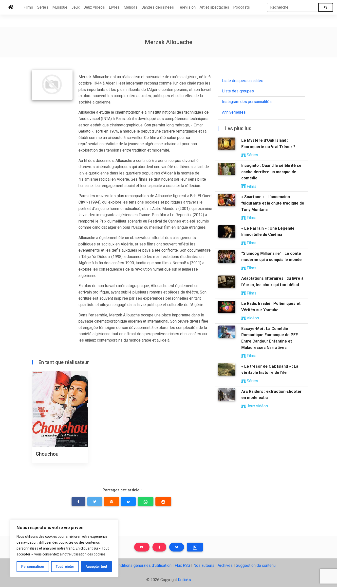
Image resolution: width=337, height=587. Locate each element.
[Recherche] (325, 7)
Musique (59, 7)
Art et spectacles (214, 7)
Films (28, 7)
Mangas (130, 7)
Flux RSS (182, 565)
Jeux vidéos (94, 7)
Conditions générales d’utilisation (142, 565)
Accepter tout (96, 567)
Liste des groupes (238, 91)
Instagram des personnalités (247, 102)
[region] (64, 548)
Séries (42, 7)
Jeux (75, 7)
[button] (78, 501)
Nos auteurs (203, 565)
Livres (114, 7)
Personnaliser (32, 567)
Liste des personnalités (242, 80)
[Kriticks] (11, 7)
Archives (225, 565)
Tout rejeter (65, 567)
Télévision (187, 7)
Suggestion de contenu (256, 565)
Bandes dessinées (157, 7)
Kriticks (184, 579)
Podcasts (241, 7)
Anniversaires (234, 112)
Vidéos (252, 318)
